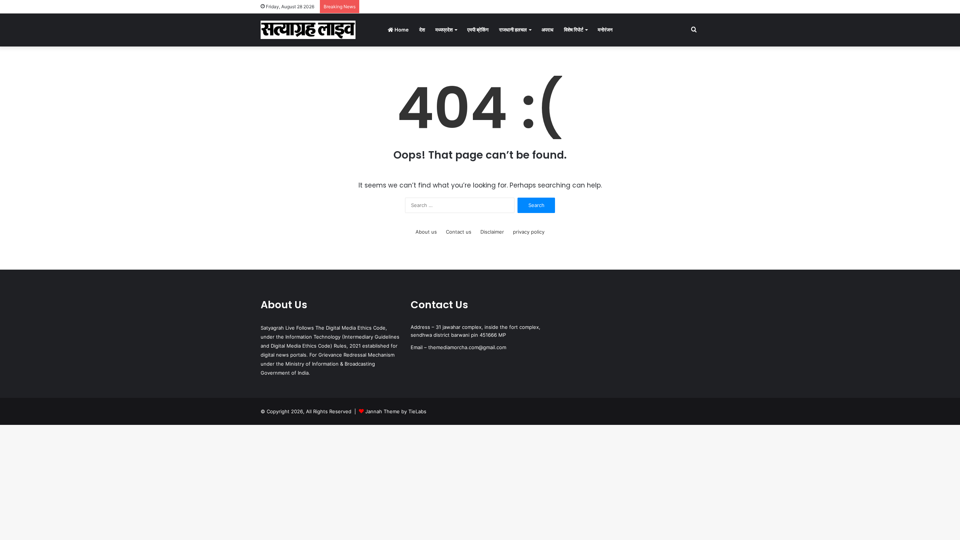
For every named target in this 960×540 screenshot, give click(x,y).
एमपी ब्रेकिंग (478, 30)
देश (422, 30)
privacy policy (528, 232)
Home (401, 30)
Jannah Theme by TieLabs (395, 411)
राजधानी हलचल (513, 30)
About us (426, 232)
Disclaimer (492, 232)
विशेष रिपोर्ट (573, 30)
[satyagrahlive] (308, 30)
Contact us (458, 232)
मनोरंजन (605, 30)
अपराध (548, 30)
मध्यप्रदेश (444, 30)
